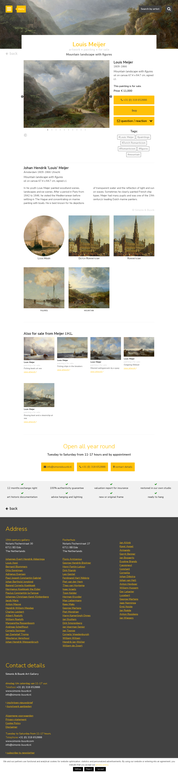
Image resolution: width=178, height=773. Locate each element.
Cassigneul (126, 565)
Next (111, 96)
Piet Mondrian (71, 611)
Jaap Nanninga (128, 603)
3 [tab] (56, 129)
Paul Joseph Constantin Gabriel (23, 578)
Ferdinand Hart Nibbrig (76, 578)
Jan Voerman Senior (74, 626)
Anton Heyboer (128, 584)
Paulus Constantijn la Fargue (22, 593)
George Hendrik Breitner (77, 563)
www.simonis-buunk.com (20, 741)
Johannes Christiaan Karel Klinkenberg (27, 596)
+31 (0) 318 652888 (135, 100)
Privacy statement (16, 719)
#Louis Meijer (126, 137)
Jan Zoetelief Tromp (17, 634)
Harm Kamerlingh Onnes (77, 615)
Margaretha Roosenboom (20, 623)
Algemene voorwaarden (19, 715)
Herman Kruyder (72, 596)
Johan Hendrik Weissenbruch (22, 642)
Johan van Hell (128, 580)
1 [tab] (47, 129)
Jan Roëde (125, 610)
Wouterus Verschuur (17, 638)
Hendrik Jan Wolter (74, 642)
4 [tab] (60, 129)
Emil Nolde (126, 606)
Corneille (125, 572)
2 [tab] (51, 129)
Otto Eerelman (14, 570)
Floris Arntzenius (72, 559)
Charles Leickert (15, 611)
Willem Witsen (71, 638)
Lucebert (125, 595)
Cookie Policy (13, 723)
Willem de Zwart (72, 645)
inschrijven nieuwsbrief (19, 702)
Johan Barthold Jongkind (19, 581)
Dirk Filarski (69, 570)
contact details (123, 467)
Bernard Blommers (16, 566)
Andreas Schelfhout (17, 626)
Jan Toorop (69, 630)
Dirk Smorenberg (72, 623)
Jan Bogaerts (127, 557)
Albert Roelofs (14, 615)
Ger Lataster (127, 591)
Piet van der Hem (73, 581)
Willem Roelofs (15, 619)
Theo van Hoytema (73, 585)
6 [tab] (68, 129)
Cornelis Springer (15, 630)
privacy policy (102, 764)
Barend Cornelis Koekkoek (20, 585)
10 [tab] (85, 129)
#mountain (134, 154)
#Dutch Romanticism (133, 143)
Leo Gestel (69, 574)
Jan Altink (125, 542)
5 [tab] (64, 129)
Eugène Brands (128, 561)
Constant (125, 569)
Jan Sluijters (69, 619)
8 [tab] (77, 129)
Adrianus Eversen (15, 574)
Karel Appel (126, 546)
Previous (22, 96)
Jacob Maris (12, 600)
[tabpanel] (66, 94)
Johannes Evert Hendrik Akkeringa (25, 559)
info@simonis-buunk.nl (18, 694)
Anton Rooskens (129, 614)
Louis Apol (12, 563)
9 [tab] (81, 129)
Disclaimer (11, 727)
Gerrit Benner (127, 554)
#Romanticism (127, 148)
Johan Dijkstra (127, 576)
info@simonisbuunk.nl (59, 467)
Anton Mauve (13, 604)
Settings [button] (78, 769)
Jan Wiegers (127, 618)
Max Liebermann (72, 600)
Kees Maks (69, 604)
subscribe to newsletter (20, 752)
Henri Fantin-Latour (74, 566)
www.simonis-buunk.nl (18, 691)
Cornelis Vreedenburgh (76, 634)
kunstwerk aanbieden (19, 706)
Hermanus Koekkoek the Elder (23, 589)
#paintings (143, 137)
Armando (125, 550)
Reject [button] (89, 769)
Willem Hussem (129, 587)
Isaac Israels (69, 589)
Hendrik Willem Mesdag (20, 608)
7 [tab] (72, 129)
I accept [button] (100, 769)
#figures (143, 148)
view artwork (30, 371)
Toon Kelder (70, 593)
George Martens (72, 608)
